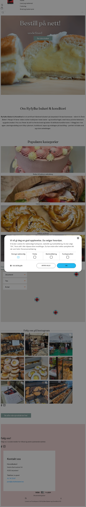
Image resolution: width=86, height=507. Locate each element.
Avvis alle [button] (46, 265)
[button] (16, 265)
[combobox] (78, 238)
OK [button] (66, 266)
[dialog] (43, 253)
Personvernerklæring (28, 249)
